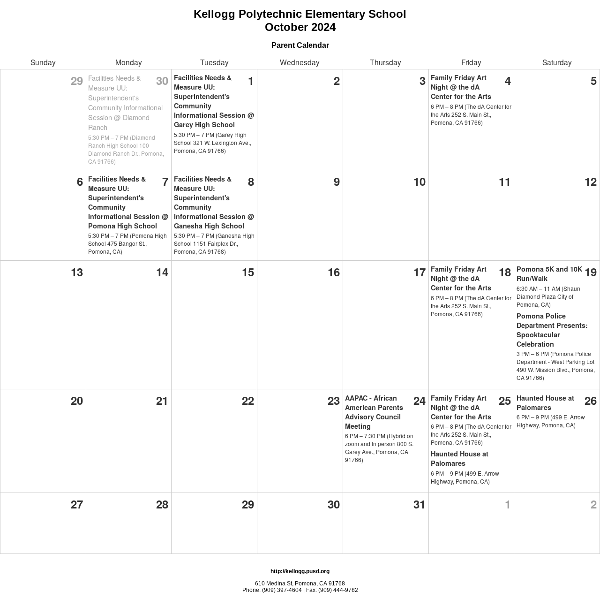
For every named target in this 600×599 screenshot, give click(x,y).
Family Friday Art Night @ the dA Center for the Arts (461, 87)
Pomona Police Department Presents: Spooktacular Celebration (552, 330)
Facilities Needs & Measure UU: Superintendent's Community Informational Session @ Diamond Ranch (125, 102)
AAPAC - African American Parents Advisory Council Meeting (374, 412)
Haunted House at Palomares (459, 458)
